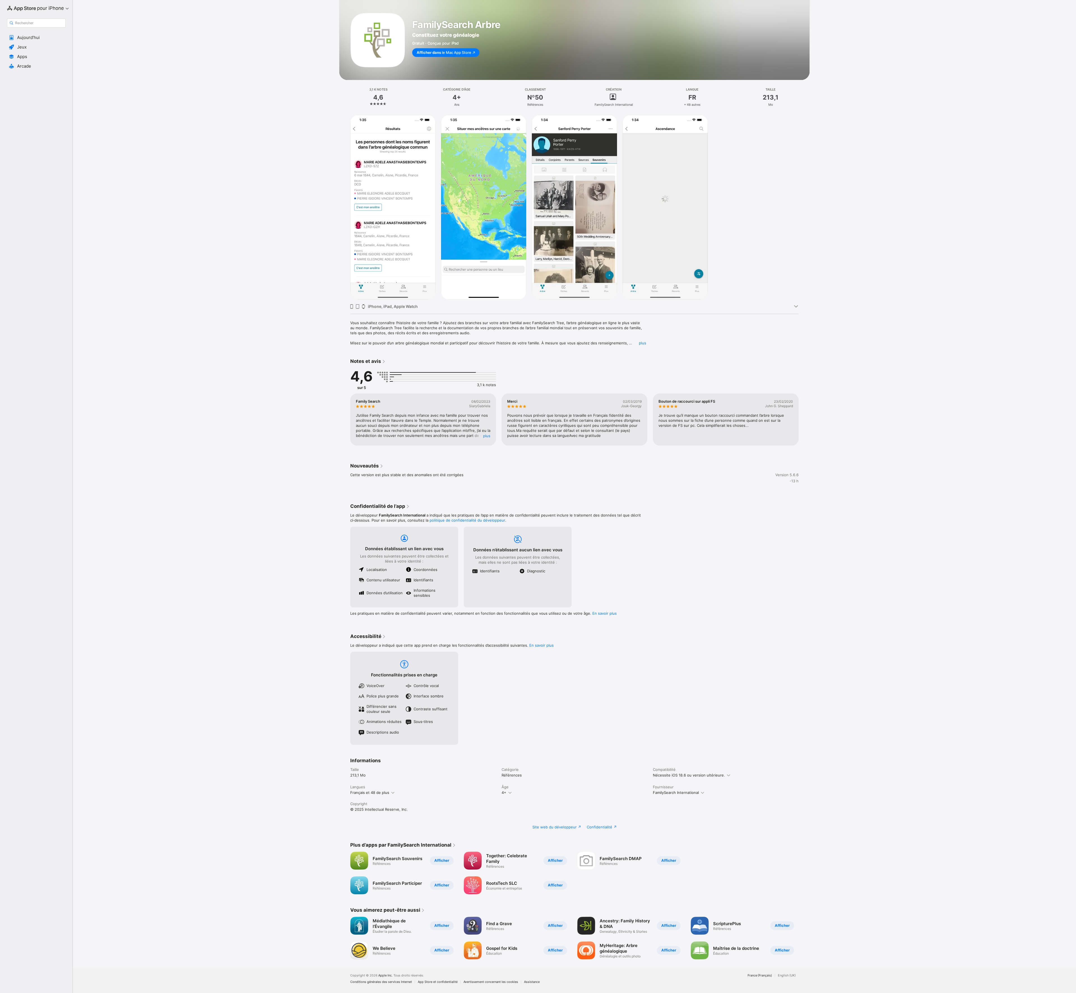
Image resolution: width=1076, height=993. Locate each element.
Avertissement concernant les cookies (490, 981)
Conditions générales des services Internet (381, 981)
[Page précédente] (345, 419)
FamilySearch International (676, 792)
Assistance (532, 981)
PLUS (486, 436)
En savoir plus (604, 613)
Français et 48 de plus (369, 792)
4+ (504, 792)
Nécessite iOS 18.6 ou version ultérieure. (689, 775)
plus (642, 343)
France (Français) (760, 975)
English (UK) (787, 975)
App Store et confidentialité (438, 981)
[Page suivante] (804, 419)
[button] (36, 37)
